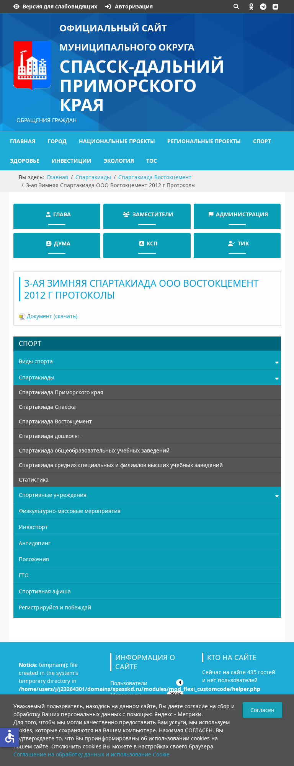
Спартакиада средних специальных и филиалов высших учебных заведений (121, 465)
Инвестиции (71, 160)
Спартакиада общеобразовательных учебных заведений (94, 450)
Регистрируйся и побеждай (55, 607)
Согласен (262, 710)
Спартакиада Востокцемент (55, 421)
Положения (34, 559)
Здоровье (24, 160)
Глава (62, 214)
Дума (62, 243)
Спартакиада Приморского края (61, 392)
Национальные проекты (117, 141)
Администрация (242, 214)
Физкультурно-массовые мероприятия (70, 510)
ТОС (151, 160)
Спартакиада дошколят (49, 435)
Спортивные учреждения (53, 494)
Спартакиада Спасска (47, 406)
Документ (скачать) (51, 316)
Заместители (152, 214)
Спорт (262, 141)
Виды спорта (36, 361)
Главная (22, 141)
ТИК (243, 243)
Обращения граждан (46, 120)
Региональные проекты (204, 141)
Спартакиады (36, 377)
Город (57, 141)
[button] (251, 6)
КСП (152, 243)
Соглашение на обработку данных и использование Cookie (91, 754)
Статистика (34, 479)
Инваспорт (33, 527)
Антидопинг (35, 543)
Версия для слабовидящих (60, 6)
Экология (119, 160)
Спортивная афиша (45, 591)
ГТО (24, 575)
